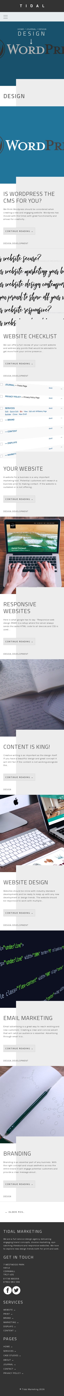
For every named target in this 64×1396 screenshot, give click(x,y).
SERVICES (8, 1351)
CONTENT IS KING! (26, 746)
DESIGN (7, 243)
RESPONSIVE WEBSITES (20, 607)
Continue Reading (20, 232)
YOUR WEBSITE (23, 468)
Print (6, 1313)
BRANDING (17, 1153)
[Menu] (4, 16)
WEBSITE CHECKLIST (30, 336)
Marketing (9, 1322)
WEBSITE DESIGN (25, 882)
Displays (8, 1326)
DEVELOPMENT (20, 243)
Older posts (18, 1212)
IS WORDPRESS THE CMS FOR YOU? (29, 197)
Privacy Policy (12, 1373)
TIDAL (34, 6)
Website (8, 1309)
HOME (21, 29)
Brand (7, 1318)
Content (8, 1330)
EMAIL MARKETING (28, 1018)
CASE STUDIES (10, 1355)
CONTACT (8, 1368)
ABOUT (7, 1359)
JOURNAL (31, 29)
